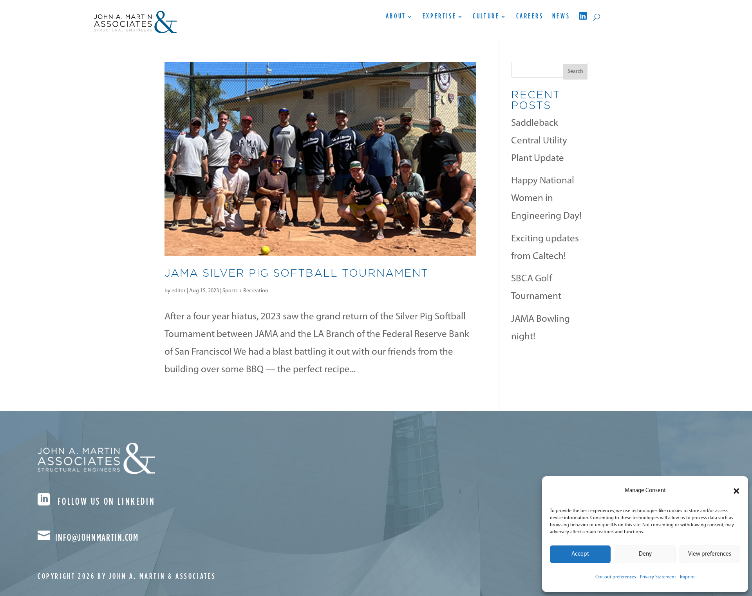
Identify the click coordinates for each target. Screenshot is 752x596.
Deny (645, 554)
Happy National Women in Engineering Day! (546, 198)
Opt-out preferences (615, 577)
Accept (580, 554)
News (561, 17)
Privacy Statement (658, 577)
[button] (736, 491)
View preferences (709, 554)
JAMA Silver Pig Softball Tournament (296, 272)
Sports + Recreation (245, 291)
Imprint (687, 577)
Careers (530, 17)
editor (179, 291)
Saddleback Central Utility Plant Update (539, 140)
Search (575, 71)
